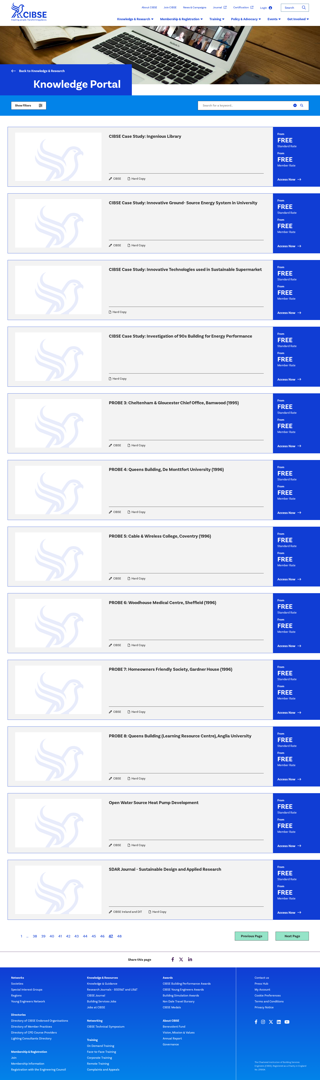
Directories (18, 1015)
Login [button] (263, 7)
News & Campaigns (194, 7)
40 (52, 936)
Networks (17, 978)
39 (43, 936)
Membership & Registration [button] (179, 19)
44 (85, 936)
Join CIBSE (170, 7)
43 (76, 936)
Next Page (292, 936)
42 (68, 936)
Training (92, 1040)
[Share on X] (181, 959)
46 (102, 936)
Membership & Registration (29, 1052)
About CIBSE (149, 7)
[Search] (304, 7)
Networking (94, 1021)
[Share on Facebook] (172, 959)
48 (119, 936)
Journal (217, 7)
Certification (241, 7)
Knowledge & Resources (102, 978)
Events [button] (272, 19)
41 (60, 936)
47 (112, 936)
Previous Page (251, 936)
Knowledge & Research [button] (133, 19)
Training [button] (215, 19)
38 (35, 936)
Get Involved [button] (296, 19)
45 (94, 936)
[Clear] (295, 105)
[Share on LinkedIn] (190, 959)
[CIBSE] (29, 14)
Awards (168, 978)
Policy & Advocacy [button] (244, 19)
